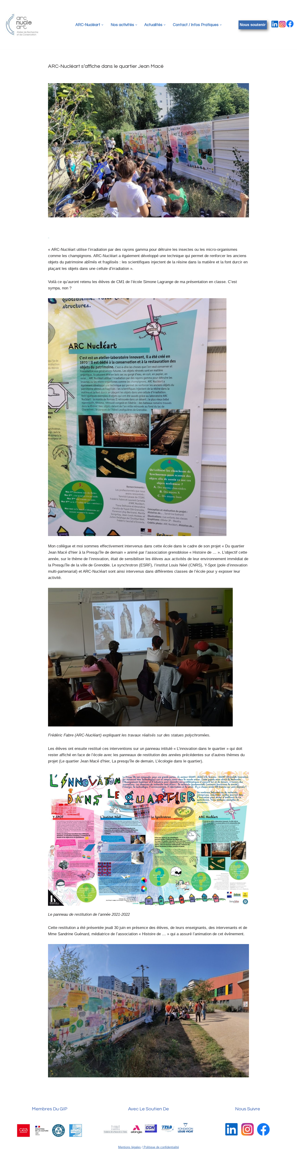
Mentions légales (129, 1147)
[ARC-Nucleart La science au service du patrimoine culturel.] (22, 24)
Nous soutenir (253, 25)
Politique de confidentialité (161, 1147)
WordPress (48, 1158)
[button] (102, 25)
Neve (8, 1158)
